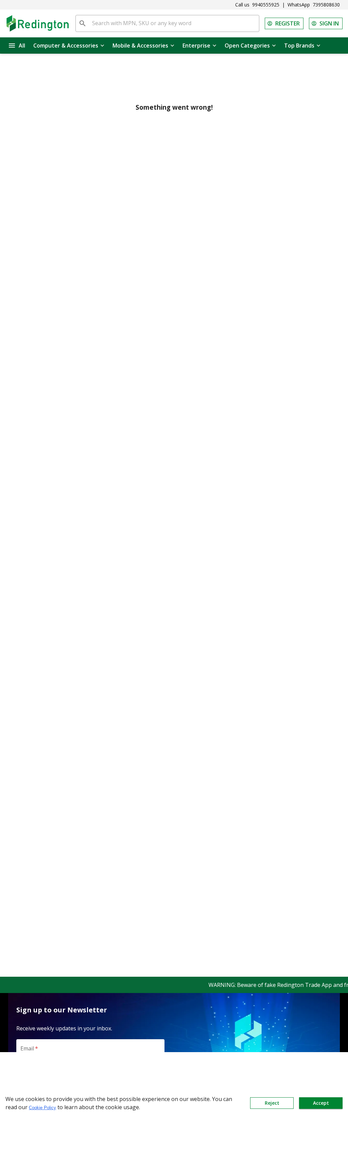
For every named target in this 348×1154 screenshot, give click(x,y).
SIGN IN (329, 23)
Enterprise (196, 45)
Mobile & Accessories (140, 45)
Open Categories (247, 45)
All (22, 45)
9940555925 (265, 4)
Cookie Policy (42, 1107)
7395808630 (326, 4)
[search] (82, 23)
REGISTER (287, 23)
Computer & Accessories (65, 45)
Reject (272, 1103)
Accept (321, 1103)
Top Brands (299, 45)
